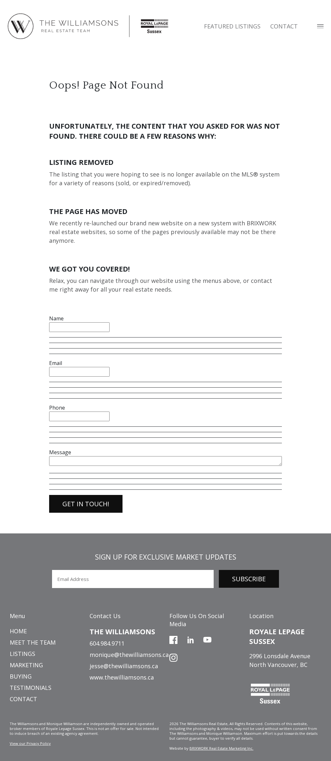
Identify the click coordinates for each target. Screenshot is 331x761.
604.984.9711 (107, 643)
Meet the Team (33, 642)
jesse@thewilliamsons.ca (124, 666)
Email (55, 363)
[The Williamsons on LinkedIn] (191, 639)
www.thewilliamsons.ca (122, 677)
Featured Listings (232, 26)
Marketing (26, 665)
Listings (22, 654)
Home (18, 631)
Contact (284, 26)
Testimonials (30, 687)
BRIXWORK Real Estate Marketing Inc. (221, 748)
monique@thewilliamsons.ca (129, 655)
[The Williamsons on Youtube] (207, 639)
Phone (57, 407)
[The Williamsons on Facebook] (173, 639)
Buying (21, 676)
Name (56, 318)
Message (60, 452)
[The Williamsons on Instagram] (173, 657)
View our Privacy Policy (30, 743)
